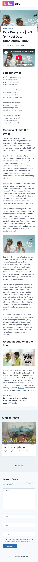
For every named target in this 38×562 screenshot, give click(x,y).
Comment (8, 490)
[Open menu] (34, 3)
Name (7, 516)
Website (7, 534)
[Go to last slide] (5, 443)
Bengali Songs (8, 28)
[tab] (15, 465)
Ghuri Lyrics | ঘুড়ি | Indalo (15, 447)
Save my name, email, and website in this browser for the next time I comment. (19, 540)
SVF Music (12, 403)
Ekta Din (21, 388)
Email (6, 525)
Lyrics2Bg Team (9, 45)
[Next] (32, 443)
